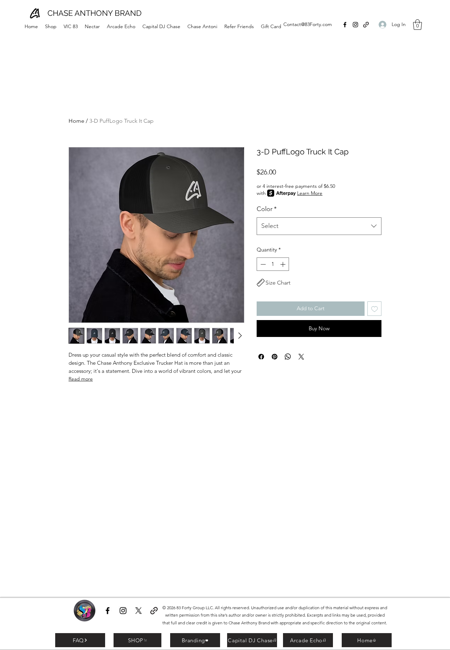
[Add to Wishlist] (374, 308)
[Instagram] (355, 24)
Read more (81, 379)
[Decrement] (262, 264)
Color (267, 209)
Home (76, 120)
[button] (417, 24)
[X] (138, 610)
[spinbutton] (273, 264)
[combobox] (319, 226)
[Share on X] (301, 356)
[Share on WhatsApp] (288, 356)
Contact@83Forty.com (307, 24)
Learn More (309, 193)
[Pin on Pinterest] (274, 356)
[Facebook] (344, 24)
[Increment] (283, 264)
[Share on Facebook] (261, 356)
